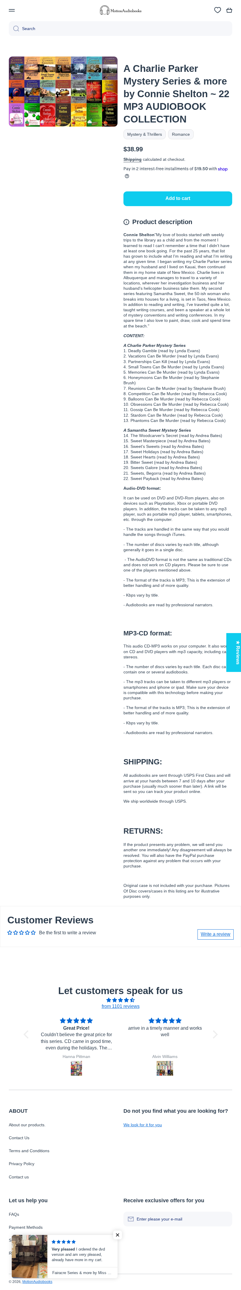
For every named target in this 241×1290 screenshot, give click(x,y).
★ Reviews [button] (237, 652)
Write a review (215, 934)
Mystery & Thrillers (144, 134)
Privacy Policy (21, 1163)
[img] (120, 1000)
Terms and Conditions (29, 1150)
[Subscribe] (224, 1219)
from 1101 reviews (121, 1006)
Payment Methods (26, 1227)
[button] (229, 10)
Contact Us (19, 1137)
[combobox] (120, 28)
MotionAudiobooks (37, 1282)
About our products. (27, 1124)
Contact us (19, 1177)
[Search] (14, 28)
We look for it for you (142, 1124)
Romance (181, 134)
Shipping (132, 159)
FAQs (14, 1214)
